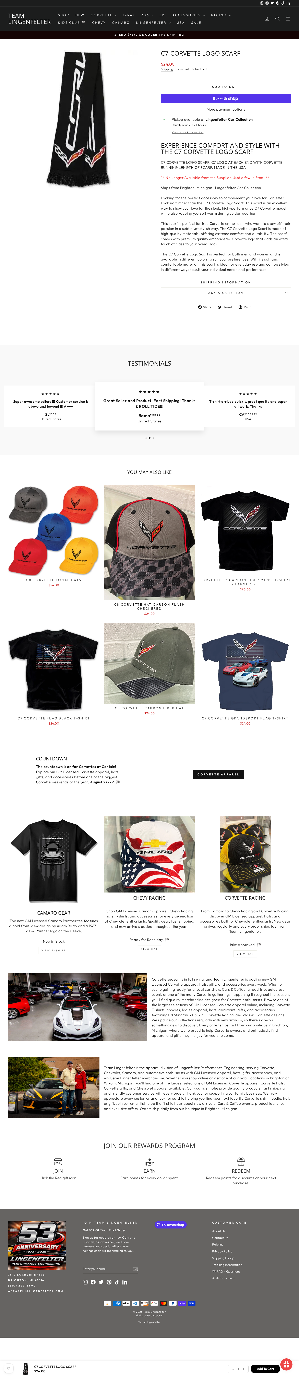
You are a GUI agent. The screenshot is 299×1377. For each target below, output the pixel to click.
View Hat (149, 948)
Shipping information (225, 282)
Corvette (102, 15)
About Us (218, 1231)
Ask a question (225, 293)
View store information (187, 132)
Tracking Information (227, 1265)
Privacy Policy (222, 1251)
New (80, 15)
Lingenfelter (152, 22)
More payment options (226, 109)
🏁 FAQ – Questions (226, 1271)
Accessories (187, 15)
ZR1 (162, 15)
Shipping (167, 69)
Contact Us (220, 1238)
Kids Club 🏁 (72, 22)
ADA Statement (223, 1278)
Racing (219, 15)
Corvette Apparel (218, 774)
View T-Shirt (53, 950)
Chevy (99, 22)
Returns (217, 1244)
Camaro (121, 22)
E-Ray (129, 15)
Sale (196, 22)
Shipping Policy (223, 1258)
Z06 (145, 15)
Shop (63, 15)
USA (181, 22)
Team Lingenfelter (29, 18)
